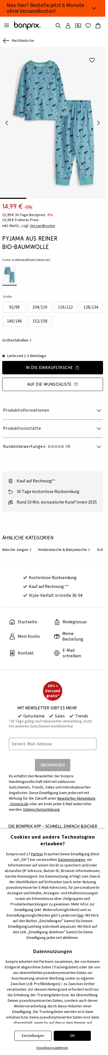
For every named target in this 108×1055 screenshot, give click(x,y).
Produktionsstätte (22, 424)
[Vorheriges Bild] (6, 120)
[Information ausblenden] (94, 8)
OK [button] (72, 1036)
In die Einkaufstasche (49, 363)
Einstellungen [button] (33, 1036)
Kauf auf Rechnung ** (49, 582)
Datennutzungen (71, 860)
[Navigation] (6, 25)
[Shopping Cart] (98, 26)
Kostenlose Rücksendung (53, 574)
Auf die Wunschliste (49, 380)
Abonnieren (52, 761)
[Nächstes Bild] (98, 120)
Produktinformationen (26, 406)
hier (81, 915)
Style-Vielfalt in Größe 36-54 (56, 591)
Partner (37, 854)
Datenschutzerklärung (41, 806)
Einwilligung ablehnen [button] (52, 1048)
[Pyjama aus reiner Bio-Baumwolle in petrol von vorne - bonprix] (52, 121)
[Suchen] (58, 26)
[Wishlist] (88, 26)
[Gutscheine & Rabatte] (78, 26)
